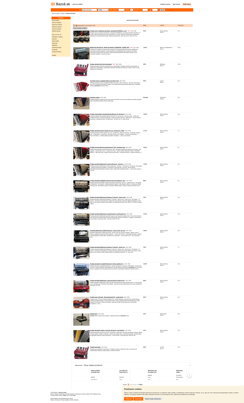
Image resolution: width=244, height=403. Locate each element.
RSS (91, 394)
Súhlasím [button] (129, 399)
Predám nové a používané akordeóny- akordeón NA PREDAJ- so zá (108, 31)
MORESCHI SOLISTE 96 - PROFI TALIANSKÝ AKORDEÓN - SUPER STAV (109, 47)
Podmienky (78, 394)
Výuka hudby (55, 41)
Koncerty (54, 39)
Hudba (63, 13)
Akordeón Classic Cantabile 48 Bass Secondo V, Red (104, 81)
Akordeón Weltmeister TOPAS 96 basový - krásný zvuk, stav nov (107, 230)
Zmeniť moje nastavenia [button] (153, 399)
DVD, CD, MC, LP (56, 34)
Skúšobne (54, 45)
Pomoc (52, 394)
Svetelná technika (56, 47)
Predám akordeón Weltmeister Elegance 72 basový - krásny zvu (107, 247)
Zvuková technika (56, 51)
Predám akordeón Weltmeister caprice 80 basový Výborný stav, (107, 280)
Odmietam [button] (138, 399)
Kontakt (67, 394)
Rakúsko (76, 400)
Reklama (72, 394)
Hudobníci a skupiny (57, 37)
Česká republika (65, 400)
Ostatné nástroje (56, 31)
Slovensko (57, 400)
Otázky (56, 394)
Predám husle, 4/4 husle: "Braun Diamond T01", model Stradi (106, 297)
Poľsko (71, 400)
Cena (144, 25)
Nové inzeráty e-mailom (80, 28)
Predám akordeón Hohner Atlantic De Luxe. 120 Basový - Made (107, 130)
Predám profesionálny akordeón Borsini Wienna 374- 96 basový (107, 114)
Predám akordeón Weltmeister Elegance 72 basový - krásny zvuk (108, 197)
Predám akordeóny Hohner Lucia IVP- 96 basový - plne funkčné (107, 330)
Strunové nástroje (56, 29)
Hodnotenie (62, 394)
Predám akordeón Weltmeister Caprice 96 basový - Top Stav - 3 (107, 164)
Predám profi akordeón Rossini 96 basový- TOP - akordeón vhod (107, 147)
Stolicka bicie (93, 314)
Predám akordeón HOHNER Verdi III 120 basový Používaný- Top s (107, 180)
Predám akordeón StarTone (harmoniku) (101, 64)
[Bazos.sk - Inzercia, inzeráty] (60, 5)
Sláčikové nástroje (57, 27)
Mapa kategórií (54, 398)
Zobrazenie (181, 25)
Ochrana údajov (85, 394)
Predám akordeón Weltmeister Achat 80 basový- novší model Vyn (108, 214)
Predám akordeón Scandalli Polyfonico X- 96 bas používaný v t (107, 264)
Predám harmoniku (95, 347)
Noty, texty (54, 43)
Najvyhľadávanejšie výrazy (66, 398)
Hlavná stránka (56, 13)
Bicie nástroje (55, 20)
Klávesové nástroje (57, 24)
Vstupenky (54, 49)
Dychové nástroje (56, 22)
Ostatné (54, 55)
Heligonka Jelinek (95, 97)
